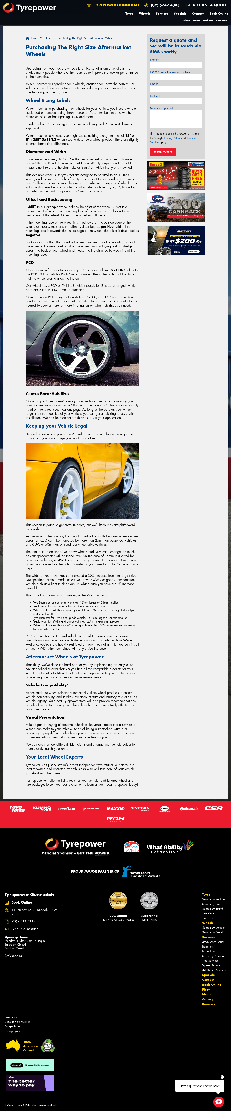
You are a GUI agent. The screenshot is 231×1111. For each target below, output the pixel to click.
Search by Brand (212, 909)
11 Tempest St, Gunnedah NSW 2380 (34, 912)
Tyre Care (208, 913)
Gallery (208, 20)
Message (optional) (162, 108)
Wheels (144, 14)
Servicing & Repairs (214, 956)
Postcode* (156, 96)
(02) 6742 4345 (165, 5)
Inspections (209, 951)
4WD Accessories (213, 942)
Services (162, 14)
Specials (180, 14)
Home (33, 38)
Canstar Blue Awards (17, 1022)
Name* (154, 60)
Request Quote (163, 151)
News (196, 20)
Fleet (186, 20)
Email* (154, 84)
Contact (198, 14)
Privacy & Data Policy (26, 1104)
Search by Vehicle (213, 899)
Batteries (207, 946)
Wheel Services (211, 965)
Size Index (11, 1017)
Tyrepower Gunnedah (116, 5)
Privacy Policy (172, 138)
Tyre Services (210, 961)
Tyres (129, 14)
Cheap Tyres (12, 1031)
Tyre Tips (207, 918)
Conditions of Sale (48, 1104)
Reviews (221, 20)
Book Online (218, 14)
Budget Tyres (12, 1026)
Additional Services (214, 970)
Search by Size (211, 904)
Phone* (170, 72)
